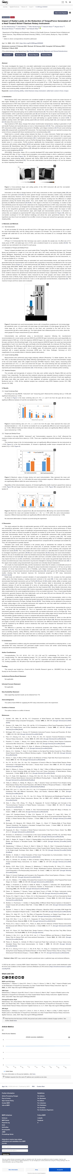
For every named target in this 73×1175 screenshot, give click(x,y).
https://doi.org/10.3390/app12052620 (31, 43)
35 (10, 575)
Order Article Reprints (61, 13)
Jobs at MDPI (6, 1105)
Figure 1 (21, 156)
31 (47, 552)
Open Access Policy (8, 1100)
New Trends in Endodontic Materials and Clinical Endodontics (47, 51)
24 (28, 202)
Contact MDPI (6, 1103)
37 (63, 593)
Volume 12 (24, 7)
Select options (7, 1147)
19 (34, 138)
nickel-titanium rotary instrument (35, 91)
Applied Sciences (14, 7)
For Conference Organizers (45, 1110)
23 (67, 192)
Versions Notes (46, 55)
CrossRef (68, 720)
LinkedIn (40, 1118)
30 (28, 552)
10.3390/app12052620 (41, 7)
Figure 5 (9, 487)
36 (52, 579)
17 (57, 128)
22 (24, 160)
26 (10, 530)
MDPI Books (5, 1120)
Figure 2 (19, 264)
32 (48, 552)
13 (5, 122)
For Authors (40, 1096)
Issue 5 (31, 7)
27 (39, 546)
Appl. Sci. (5, 1086)
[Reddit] (19, 978)
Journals (5, 7)
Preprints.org (6, 1122)
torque (66, 91)
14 (47, 126)
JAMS (3, 1132)
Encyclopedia (6, 1129)
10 (35, 120)
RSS (33, 1086)
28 (16, 550)
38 (37, 601)
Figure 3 (15, 398)
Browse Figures (20, 55)
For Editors (40, 1100)
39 (39, 601)
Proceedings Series (7, 1134)
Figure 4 (9, 444)
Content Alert (41, 1086)
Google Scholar (58, 720)
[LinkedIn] (10, 978)
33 (22, 556)
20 (27, 144)
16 (55, 128)
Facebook (40, 1120)
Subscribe (6, 1154)
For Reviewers (41, 1098)
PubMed (31, 780)
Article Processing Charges (10, 1096)
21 (29, 144)
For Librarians (41, 1103)
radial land (50, 91)
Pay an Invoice (6, 1098)
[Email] (3, 978)
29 (26, 552)
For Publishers (41, 1105)
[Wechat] (16, 978)
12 (3, 122)
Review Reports (33, 55)
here (15, 1020)
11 (55, 120)
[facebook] (13, 978)
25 (30, 202)
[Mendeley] (22, 978)
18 (7, 130)
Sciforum (4, 1118)
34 (68, 560)
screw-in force (58, 91)
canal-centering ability (16, 91)
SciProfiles (5, 1127)
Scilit (8, 722)
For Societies (41, 1107)
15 (49, 126)
